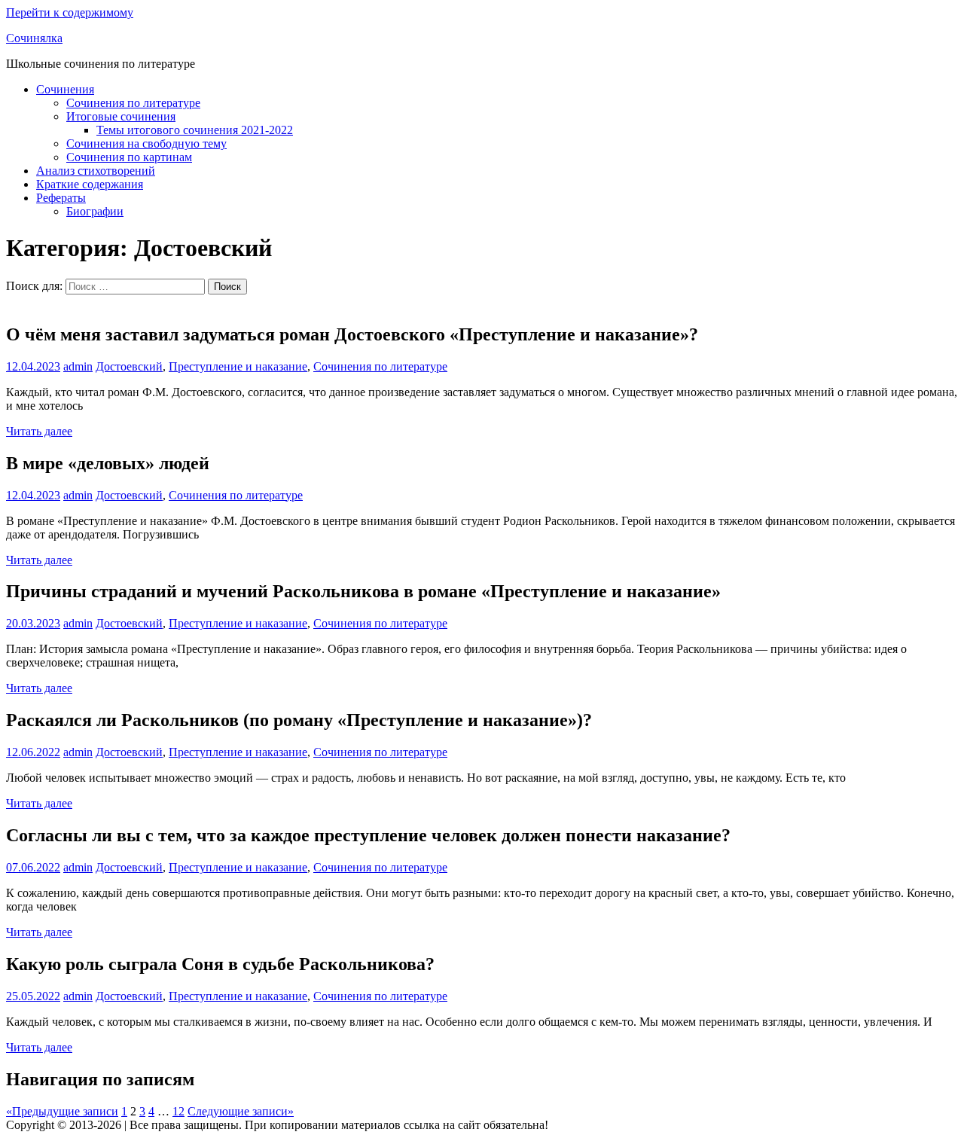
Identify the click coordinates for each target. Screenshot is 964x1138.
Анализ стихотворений (95, 170)
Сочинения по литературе (133, 102)
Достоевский (129, 366)
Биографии (95, 211)
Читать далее (39, 431)
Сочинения (65, 89)
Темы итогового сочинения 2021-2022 (194, 130)
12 (178, 1111)
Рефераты (61, 197)
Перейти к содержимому (69, 12)
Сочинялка (34, 38)
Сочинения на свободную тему (146, 143)
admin (78, 366)
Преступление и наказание (238, 366)
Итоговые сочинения (120, 116)
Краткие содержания (89, 184)
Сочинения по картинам (129, 157)
